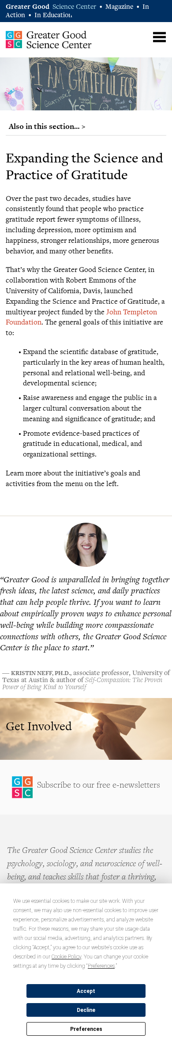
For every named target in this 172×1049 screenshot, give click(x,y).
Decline (86, 1010)
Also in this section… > (47, 126)
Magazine (119, 7)
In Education (53, 15)
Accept (86, 991)
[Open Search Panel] (142, 36)
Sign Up (86, 787)
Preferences (86, 1029)
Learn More (86, 729)
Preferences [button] (101, 966)
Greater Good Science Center (49, 39)
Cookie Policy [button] (66, 957)
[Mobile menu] (159, 37)
